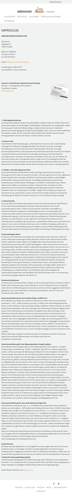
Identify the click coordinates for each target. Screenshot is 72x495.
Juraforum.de (28, 470)
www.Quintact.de (7, 91)
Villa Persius (55, 1)
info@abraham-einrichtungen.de (17, 62)
